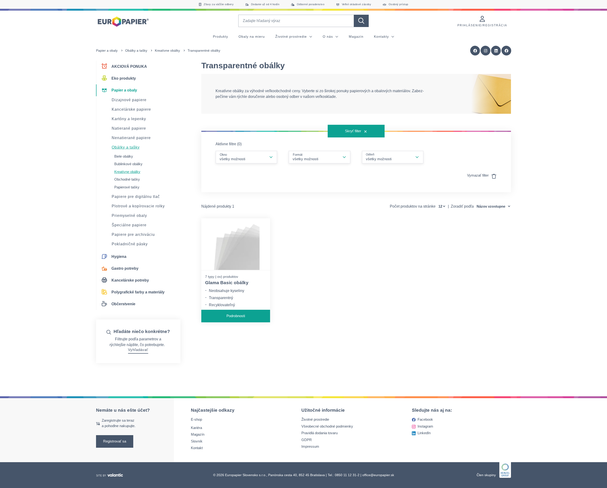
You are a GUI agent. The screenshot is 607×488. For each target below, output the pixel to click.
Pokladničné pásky (130, 244)
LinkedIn (424, 433)
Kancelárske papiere (131, 109)
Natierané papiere (129, 128)
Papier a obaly (107, 50)
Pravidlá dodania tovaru (319, 433)
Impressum (310, 446)
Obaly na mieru (252, 36)
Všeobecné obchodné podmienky (327, 426)
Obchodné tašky (127, 179)
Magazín (356, 36)
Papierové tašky (126, 187)
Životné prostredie (291, 36)
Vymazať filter (478, 175)
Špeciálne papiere (129, 225)
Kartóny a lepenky (129, 119)
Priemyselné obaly (129, 216)
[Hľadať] (361, 21)
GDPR (306, 440)
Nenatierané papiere (131, 138)
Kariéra (196, 428)
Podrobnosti (235, 316)
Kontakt (197, 448)
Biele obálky (123, 156)
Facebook (425, 419)
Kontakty (382, 36)
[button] (506, 50)
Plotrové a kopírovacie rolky (138, 206)
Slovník (196, 441)
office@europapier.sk (378, 475)
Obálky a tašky (136, 50)
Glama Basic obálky (226, 282)
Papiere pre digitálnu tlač (136, 197)
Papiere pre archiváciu (133, 235)
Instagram (425, 426)
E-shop (196, 419)
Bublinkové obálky (128, 164)
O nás (328, 36)
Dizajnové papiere (129, 100)
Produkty (220, 36)
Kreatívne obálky (167, 50)
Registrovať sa (114, 441)
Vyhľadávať (138, 350)
